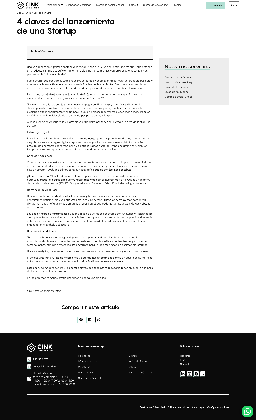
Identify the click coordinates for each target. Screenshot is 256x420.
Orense (133, 355)
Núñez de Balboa (138, 361)
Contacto (216, 5)
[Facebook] (196, 376)
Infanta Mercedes (88, 361)
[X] (202, 376)
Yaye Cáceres (41, 291)
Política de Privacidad (152, 407)
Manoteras (84, 366)
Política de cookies (178, 407)
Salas (132, 5)
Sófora (132, 366)
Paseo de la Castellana (142, 372)
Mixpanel (142, 213)
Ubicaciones (53, 5)
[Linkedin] (183, 376)
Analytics (128, 213)
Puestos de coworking (154, 5)
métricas (109, 241)
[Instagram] (189, 376)
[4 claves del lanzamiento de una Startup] (40, 351)
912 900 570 (40, 359)
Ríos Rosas (84, 355)
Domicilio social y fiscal (110, 5)
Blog (182, 360)
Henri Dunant (85, 372)
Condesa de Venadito (90, 378)
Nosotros (185, 355)
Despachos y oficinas (78, 5)
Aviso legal (198, 407)
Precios (177, 5)
